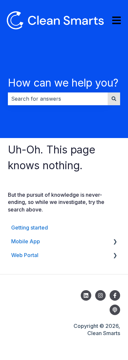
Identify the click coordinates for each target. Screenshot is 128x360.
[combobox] (58, 98)
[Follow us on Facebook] (115, 295)
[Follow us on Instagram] (100, 295)
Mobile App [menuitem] (25, 241)
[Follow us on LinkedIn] (86, 295)
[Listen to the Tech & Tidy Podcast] (115, 310)
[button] (115, 242)
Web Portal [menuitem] (24, 255)
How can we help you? (63, 82)
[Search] (114, 98)
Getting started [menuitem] (29, 227)
